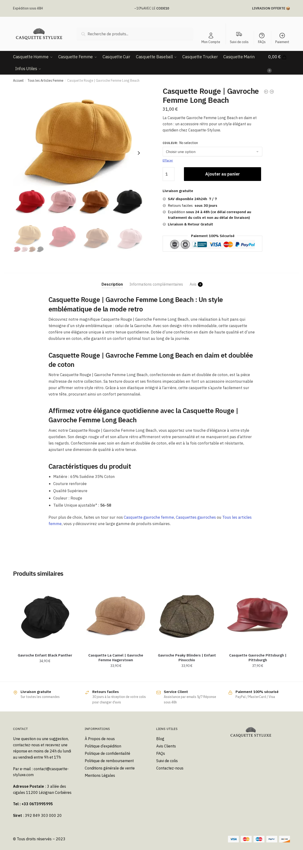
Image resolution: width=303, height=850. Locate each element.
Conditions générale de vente (110, 768)
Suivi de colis (167, 760)
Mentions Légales (100, 775)
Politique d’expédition (103, 746)
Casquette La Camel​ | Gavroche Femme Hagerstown (115, 657)
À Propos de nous (100, 738)
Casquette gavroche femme (149, 517)
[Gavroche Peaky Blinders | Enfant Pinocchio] (187, 616)
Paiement (282, 42)
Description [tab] (112, 284)
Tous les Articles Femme (45, 80)
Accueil (18, 80)
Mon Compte (210, 42)
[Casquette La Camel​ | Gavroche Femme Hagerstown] (116, 616)
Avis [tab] (193, 284)
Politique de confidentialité (107, 753)
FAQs (262, 42)
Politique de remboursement (109, 760)
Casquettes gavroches (196, 517)
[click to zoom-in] (79, 153)
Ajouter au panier (222, 174)
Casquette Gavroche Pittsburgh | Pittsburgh (257, 657)
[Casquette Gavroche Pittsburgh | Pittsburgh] (258, 616)
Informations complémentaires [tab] (156, 284)
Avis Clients (166, 746)
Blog (160, 738)
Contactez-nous (169, 768)
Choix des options (187, 676)
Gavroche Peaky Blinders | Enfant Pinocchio (187, 657)
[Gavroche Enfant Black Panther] (45, 616)
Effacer (168, 160)
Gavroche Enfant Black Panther (45, 655)
